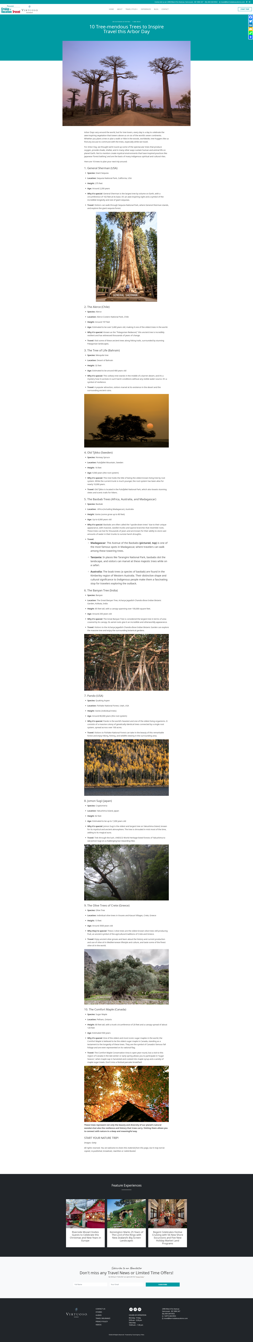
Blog (156, 9)
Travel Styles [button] (131, 9)
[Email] (251, 29)
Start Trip (245, 9)
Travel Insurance (103, 1318)
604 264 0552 (211, 2)
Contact (165, 9)
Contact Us (100, 1309)
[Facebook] (251, 17)
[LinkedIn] (251, 25)
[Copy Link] (251, 33)
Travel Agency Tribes (138, 1335)
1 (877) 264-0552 (170, 1316)
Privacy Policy (140, 1277)
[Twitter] (251, 21)
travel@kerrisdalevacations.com (232, 2)
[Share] (251, 37)
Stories (99, 1312)
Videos (98, 1325)
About (119, 9)
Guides (98, 1315)
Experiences (146, 9)
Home (111, 9)
